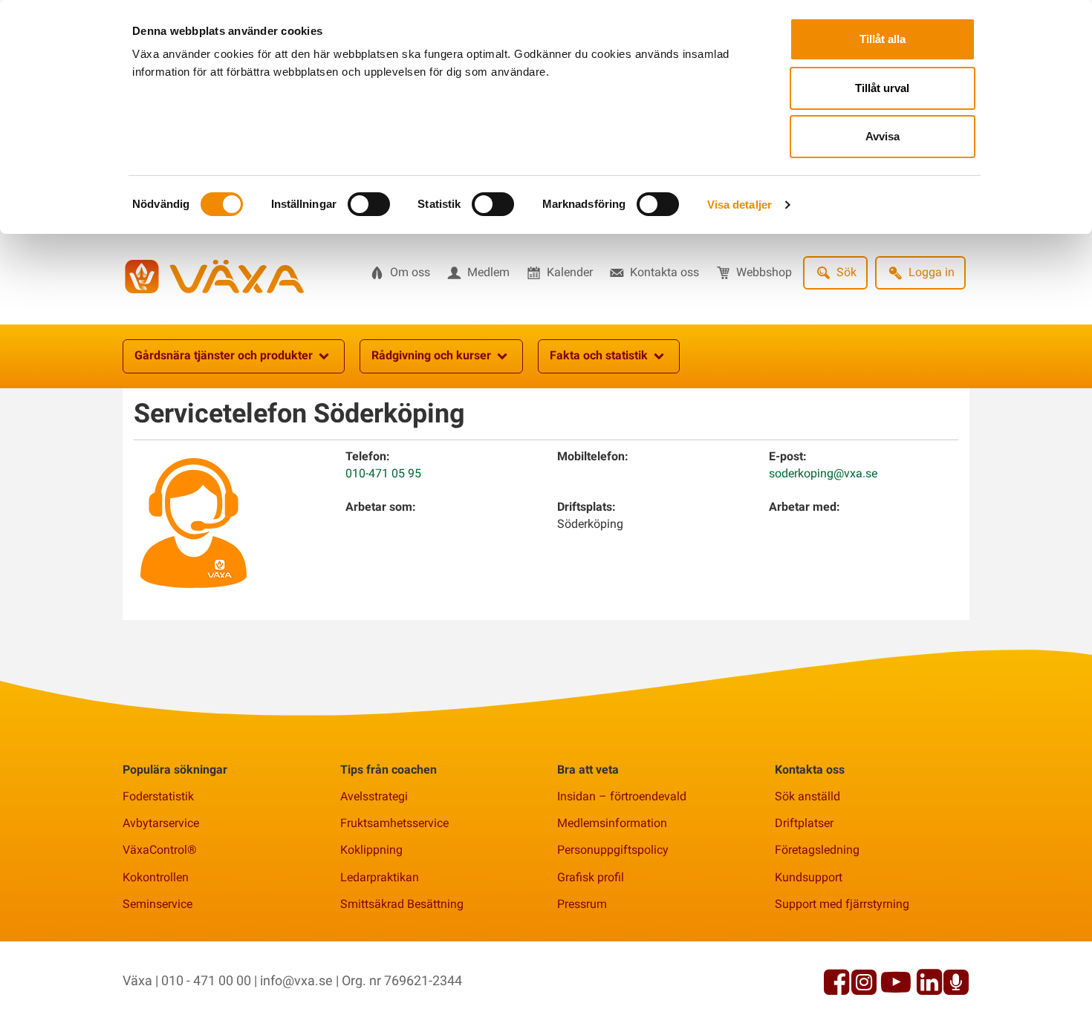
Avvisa (882, 136)
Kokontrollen (156, 877)
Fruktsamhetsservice (394, 823)
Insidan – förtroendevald (621, 796)
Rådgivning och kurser (431, 355)
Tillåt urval (882, 88)
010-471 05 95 (383, 473)
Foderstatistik (158, 796)
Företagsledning (817, 850)
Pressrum (582, 904)
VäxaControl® (160, 850)
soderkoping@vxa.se (823, 473)
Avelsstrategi (374, 796)
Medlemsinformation (612, 823)
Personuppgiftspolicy (613, 850)
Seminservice (157, 904)
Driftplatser (804, 823)
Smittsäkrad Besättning (402, 904)
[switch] (369, 204)
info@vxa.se (296, 980)
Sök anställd (807, 796)
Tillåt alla (882, 39)
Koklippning (371, 850)
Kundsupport (808, 877)
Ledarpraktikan (379, 877)
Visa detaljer (739, 204)
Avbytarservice (161, 823)
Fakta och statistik (599, 355)
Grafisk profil (590, 877)
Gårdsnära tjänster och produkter (223, 355)
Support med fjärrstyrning (842, 904)
